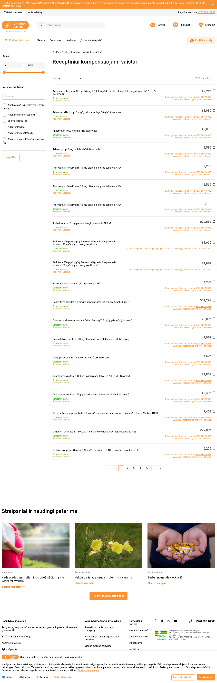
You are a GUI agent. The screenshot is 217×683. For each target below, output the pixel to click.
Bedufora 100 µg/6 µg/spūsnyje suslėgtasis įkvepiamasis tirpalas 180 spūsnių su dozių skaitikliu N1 (84, 243)
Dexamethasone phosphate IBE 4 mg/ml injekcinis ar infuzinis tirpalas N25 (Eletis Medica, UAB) (105, 413)
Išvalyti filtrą (10, 157)
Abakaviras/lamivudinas (22, 114)
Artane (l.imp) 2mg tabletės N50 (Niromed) (76, 149)
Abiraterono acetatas (21, 133)
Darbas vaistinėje (138, 636)
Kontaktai (134, 649)
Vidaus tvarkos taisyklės (98, 645)
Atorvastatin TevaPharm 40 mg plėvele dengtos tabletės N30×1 (88, 204)
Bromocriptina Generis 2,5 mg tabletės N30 (76, 283)
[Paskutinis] (160, 468)
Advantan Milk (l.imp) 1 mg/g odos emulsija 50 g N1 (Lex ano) (87, 112)
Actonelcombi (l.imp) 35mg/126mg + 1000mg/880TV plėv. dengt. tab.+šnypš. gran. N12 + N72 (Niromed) (104, 93)
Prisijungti (185, 24)
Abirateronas (16, 127)
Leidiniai (71, 40)
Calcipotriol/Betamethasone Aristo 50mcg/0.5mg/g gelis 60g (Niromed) (92, 320)
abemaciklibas (17, 120)
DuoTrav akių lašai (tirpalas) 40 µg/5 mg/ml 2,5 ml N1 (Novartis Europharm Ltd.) (97, 450)
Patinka (161, 24)
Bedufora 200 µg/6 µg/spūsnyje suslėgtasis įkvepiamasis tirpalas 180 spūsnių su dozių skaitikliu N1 (84, 264)
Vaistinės (55, 40)
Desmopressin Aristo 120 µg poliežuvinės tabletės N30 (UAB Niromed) (92, 376)
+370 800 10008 (206, 12)
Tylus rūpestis (9, 649)
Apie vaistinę (35, 12)
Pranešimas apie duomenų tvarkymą (99, 629)
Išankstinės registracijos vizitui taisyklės (102, 638)
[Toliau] (154, 468)
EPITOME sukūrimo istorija (16, 636)
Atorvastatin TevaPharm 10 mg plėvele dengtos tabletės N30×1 (88, 167)
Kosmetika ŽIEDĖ (11, 642)
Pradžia (56, 52)
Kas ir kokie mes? (139, 630)
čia (19, 5)
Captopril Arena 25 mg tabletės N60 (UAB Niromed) (81, 357)
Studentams (135, 642)
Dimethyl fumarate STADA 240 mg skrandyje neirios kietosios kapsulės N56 (94, 431)
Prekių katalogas (19, 40)
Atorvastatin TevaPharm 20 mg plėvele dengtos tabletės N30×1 (88, 186)
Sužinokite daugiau (88, 670)
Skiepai (41, 40)
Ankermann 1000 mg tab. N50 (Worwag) (75, 130)
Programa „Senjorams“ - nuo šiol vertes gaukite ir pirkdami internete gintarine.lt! (39, 629)
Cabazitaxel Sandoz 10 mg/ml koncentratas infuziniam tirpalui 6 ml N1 (92, 302)
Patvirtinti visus (206, 677)
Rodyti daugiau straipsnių (108, 595)
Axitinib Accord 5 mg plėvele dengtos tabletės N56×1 (82, 223)
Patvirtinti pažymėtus (183, 677)
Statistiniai (25, 677)
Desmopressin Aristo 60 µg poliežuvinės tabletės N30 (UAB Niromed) (91, 394)
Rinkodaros (42, 677)
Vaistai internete (13, 12)
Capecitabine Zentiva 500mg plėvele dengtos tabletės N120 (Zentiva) (91, 339)
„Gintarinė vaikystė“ (91, 40)
